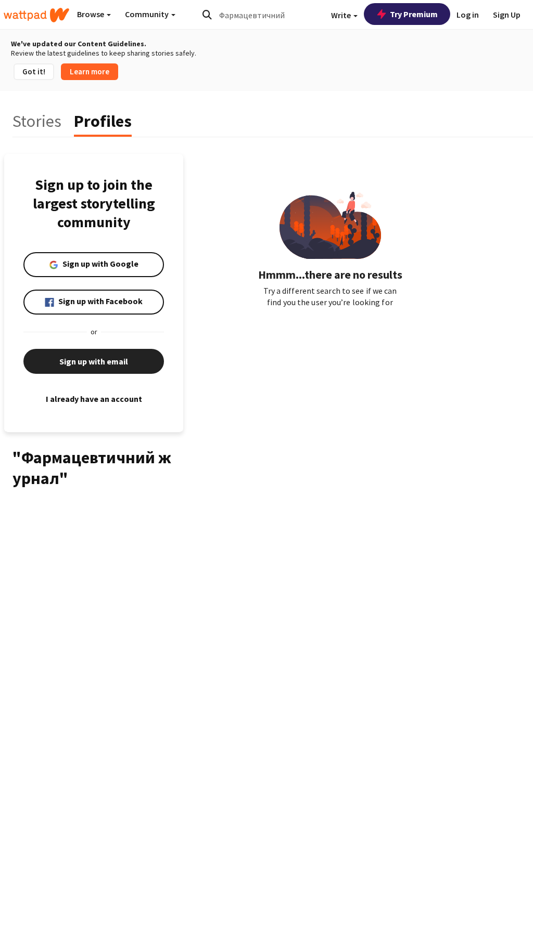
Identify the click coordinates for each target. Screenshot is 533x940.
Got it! (33, 71)
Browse (91, 14)
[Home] (36, 15)
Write (341, 15)
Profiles (103, 121)
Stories (36, 121)
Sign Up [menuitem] (507, 14)
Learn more (89, 71)
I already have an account (94, 399)
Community (147, 14)
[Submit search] (207, 14)
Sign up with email (93, 361)
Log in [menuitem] (467, 14)
